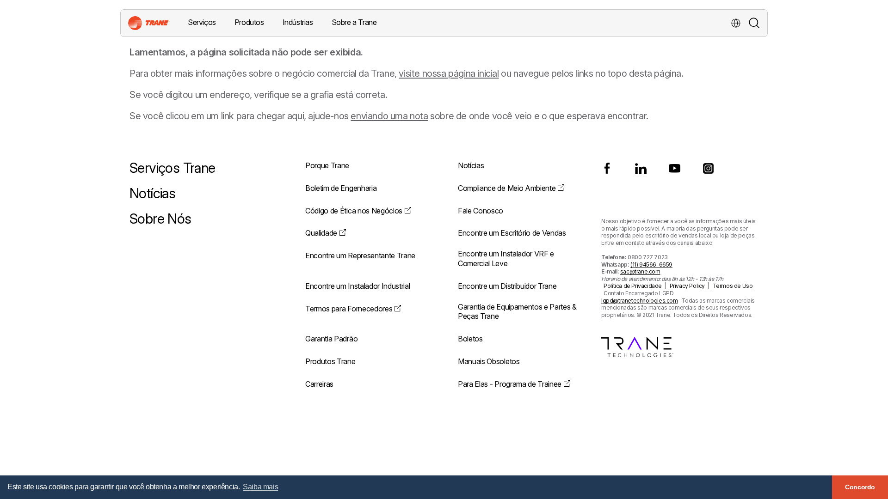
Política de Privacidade (633, 285)
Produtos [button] (249, 22)
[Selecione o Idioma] (735, 23)
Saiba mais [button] (260, 487)
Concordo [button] (860, 487)
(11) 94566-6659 (651, 264)
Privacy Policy (687, 285)
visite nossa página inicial (449, 73)
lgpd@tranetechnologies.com (639, 300)
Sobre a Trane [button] (354, 22)
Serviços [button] (202, 22)
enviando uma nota (389, 116)
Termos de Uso (733, 285)
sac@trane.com (640, 271)
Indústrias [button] (298, 22)
